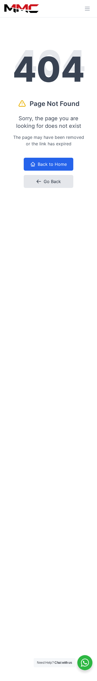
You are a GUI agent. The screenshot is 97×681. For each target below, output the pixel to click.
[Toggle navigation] (87, 8)
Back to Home (52, 164)
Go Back (52, 181)
